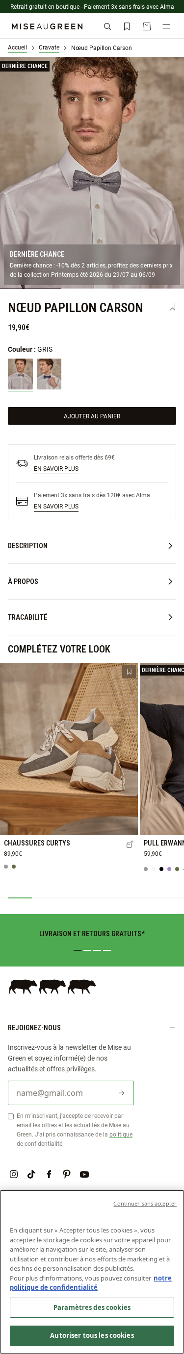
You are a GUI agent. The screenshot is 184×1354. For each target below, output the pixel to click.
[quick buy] (130, 845)
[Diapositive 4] (107, 950)
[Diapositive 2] (87, 950)
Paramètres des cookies (92, 1307)
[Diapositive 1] (77, 950)
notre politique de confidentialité (91, 1283)
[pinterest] (67, 1174)
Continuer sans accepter (145, 1203)
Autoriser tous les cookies (91, 1335)
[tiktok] (31, 1174)
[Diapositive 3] (97, 950)
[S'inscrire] (122, 1093)
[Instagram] (14, 1174)
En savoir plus (56, 468)
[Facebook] (49, 1174)
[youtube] (84, 1174)
